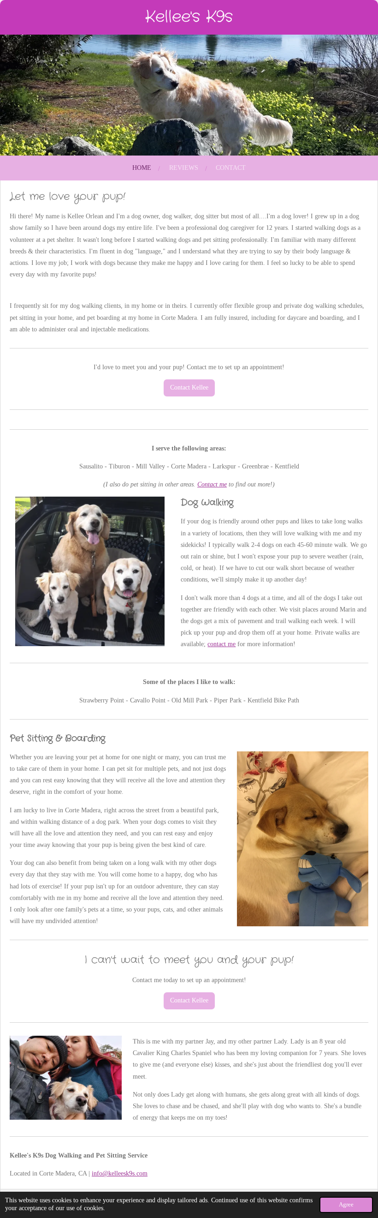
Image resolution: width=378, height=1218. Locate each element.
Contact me (212, 484)
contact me (221, 644)
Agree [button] (346, 1204)
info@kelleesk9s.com (120, 1173)
